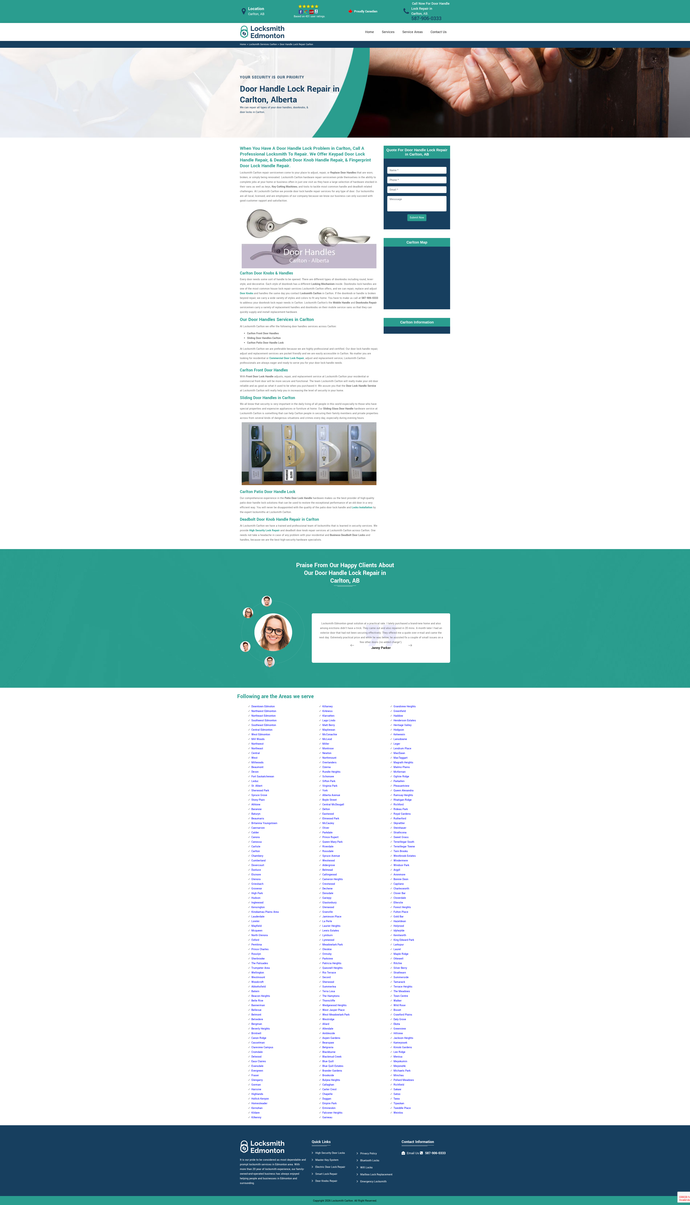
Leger (397, 744)
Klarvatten (328, 716)
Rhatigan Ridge (403, 800)
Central (255, 753)
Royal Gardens (402, 814)
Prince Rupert (330, 837)
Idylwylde (399, 931)
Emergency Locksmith (373, 1181)
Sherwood (328, 982)
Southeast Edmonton (263, 725)
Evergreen (257, 1071)
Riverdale (328, 846)
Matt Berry (328, 725)
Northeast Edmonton (263, 716)
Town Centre (401, 996)
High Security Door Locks (330, 1153)
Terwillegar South (404, 842)
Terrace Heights (403, 987)
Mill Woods (258, 739)
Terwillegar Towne (404, 846)
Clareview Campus (262, 1047)
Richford (399, 804)
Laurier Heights (331, 926)
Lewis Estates (330, 931)
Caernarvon (258, 828)
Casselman (258, 1043)
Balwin (255, 991)
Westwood (328, 860)
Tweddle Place (402, 1108)
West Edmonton (260, 734)
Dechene (327, 889)
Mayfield (256, 926)
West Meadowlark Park (335, 1015)
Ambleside (328, 1033)
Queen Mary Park (332, 842)
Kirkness (327, 711)
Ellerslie (398, 903)
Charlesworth (401, 889)
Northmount (329, 758)
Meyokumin (400, 1061)
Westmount (258, 977)
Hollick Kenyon (260, 1099)
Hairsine (256, 1089)
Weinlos (398, 1113)
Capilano (399, 884)
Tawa (397, 1099)
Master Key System (327, 1160)
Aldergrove (328, 865)
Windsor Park (401, 865)
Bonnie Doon (401, 879)
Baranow (256, 809)
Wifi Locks (366, 1167)
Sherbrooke (258, 959)
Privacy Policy (368, 1153)
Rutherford (400, 818)
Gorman (256, 1085)
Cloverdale (400, 898)
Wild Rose (400, 1005)
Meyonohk (400, 1066)
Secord (326, 977)
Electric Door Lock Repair (330, 1167)
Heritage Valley (402, 725)
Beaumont (257, 767)
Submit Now (417, 217)
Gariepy (326, 898)
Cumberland (258, 860)
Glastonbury (329, 903)
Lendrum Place (402, 748)
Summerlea (329, 987)
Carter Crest (329, 1089)
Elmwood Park (330, 818)
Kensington (258, 907)
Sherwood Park (260, 790)
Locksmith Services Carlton (263, 44)
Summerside (401, 977)
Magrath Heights (403, 762)
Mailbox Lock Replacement (376, 1174)
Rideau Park (401, 809)
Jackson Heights (403, 1038)
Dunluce (256, 870)
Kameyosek (400, 1043)
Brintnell (256, 1033)
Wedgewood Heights (334, 1005)
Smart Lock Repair (326, 1174)
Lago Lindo (328, 720)
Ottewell (398, 959)
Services (388, 32)
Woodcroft (257, 982)
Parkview (327, 959)
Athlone (255, 804)
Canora (255, 837)
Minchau (399, 1075)
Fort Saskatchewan (262, 776)
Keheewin (399, 734)
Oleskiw (327, 949)
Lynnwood (328, 940)
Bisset (397, 1010)
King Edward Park (404, 940)
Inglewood (257, 903)
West (254, 758)
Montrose (328, 748)
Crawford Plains (403, 1015)
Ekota (397, 1024)
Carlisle (255, 846)
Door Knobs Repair (326, 1181)
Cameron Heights (332, 879)
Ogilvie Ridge (401, 776)
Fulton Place (401, 912)
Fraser (255, 1075)
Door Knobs (246, 293)
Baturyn (255, 814)
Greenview (400, 1029)
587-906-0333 (426, 18)
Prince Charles (260, 949)
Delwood (256, 1057)
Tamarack (399, 982)
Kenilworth (400, 935)
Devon (255, 772)
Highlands (257, 1094)
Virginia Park (329, 786)
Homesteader (259, 1103)
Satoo (397, 1094)
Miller (325, 744)
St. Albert (256, 786)
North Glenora (259, 935)
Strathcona (400, 832)
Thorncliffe (328, 1001)
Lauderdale (257, 917)
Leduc (255, 781)
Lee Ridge (399, 1052)
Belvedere (257, 1019)
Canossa (256, 842)
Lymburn (327, 935)
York (325, 790)
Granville (327, 912)
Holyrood (399, 926)
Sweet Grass (401, 837)
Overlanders (329, 762)
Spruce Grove (259, 795)
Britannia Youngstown (264, 823)
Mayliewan (328, 730)
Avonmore (399, 874)
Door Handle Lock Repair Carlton (296, 44)
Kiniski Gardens (403, 1047)
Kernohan (257, 1108)
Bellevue (256, 1010)
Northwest (257, 744)
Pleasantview (401, 786)
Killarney (327, 706)
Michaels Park (402, 1071)
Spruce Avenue (331, 856)
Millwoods (257, 762)
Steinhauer (400, 828)
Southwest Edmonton (264, 720)
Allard (325, 1024)
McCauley (328, 823)
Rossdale (328, 851)
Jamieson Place (331, 917)
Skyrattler (399, 823)
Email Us (413, 1153)
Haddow (398, 716)
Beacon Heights (260, 996)
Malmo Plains (402, 767)
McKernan (400, 772)
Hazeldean (400, 921)
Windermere (401, 860)
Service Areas (412, 32)
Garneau (327, 1117)
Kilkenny (256, 1117)
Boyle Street (329, 800)
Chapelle (327, 1094)
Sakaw (397, 1089)
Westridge (328, 1019)
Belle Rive (257, 1001)
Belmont (256, 1015)
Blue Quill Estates (332, 1066)
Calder (255, 832)
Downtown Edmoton (263, 706)
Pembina (256, 945)
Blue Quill (328, 1061)
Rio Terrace (329, 973)
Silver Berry (400, 968)
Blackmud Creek (331, 1057)
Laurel (397, 949)
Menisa (398, 1057)
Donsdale (327, 893)
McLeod (327, 739)
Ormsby (327, 954)
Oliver (325, 828)
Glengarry (257, 1080)
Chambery (257, 856)
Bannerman (258, 1005)
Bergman (256, 1024)
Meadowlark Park (332, 945)
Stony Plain (258, 800)
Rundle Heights (331, 772)
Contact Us (439, 32)
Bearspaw (328, 1043)
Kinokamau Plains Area (265, 912)
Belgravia (327, 1047)
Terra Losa (328, 991)
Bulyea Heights (331, 1080)
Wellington (257, 973)
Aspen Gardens (331, 1038)
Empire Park (329, 1103)
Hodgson (399, 730)
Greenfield (400, 711)
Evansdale (257, 1066)
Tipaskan (399, 1103)
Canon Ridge (258, 1038)
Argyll (397, 870)
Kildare (255, 1113)
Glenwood (328, 907)
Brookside (328, 1075)
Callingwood (329, 874)
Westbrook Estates (405, 856)
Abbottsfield (258, 987)
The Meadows (402, 991)
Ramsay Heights (403, 795)
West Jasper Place (333, 1010)
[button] (269, 661)
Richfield (399, 1085)
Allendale (327, 1029)
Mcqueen (256, 931)
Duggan (326, 1099)
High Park (257, 893)
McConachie (329, 734)
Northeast (257, 748)
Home (369, 32)
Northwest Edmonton (263, 711)
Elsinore (256, 874)
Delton (326, 809)
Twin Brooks (401, 851)
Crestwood (328, 884)
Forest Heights (402, 907)
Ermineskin (328, 1108)
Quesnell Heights (332, 968)
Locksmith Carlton (342, 1201)
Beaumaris (257, 818)
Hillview (398, 1033)
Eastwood (328, 814)
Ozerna (326, 767)
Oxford (255, 940)
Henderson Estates (405, 720)
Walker (398, 1001)
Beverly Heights (260, 1029)
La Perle (327, 921)
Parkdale (327, 832)
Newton (326, 753)
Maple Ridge (401, 954)
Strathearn (400, 973)
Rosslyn (256, 954)
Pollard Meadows (404, 1080)
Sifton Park (328, 781)
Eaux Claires (258, 1061)
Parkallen (399, 781)
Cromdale (257, 1052)
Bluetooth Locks (369, 1160)
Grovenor (256, 889)
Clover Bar (400, 893)
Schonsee (328, 776)
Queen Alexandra (403, 790)
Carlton (255, 851)
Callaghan (328, 1085)
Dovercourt (257, 865)
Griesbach (257, 884)
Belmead (327, 870)
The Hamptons (331, 996)
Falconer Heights (332, 1113)
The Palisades (259, 963)
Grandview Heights (405, 706)
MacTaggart (401, 758)
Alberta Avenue (331, 795)
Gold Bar (399, 917)
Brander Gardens (332, 1071)
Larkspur (399, 945)
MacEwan (399, 753)
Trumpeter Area (260, 968)
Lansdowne (400, 739)
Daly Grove (400, 1019)
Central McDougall (333, 804)
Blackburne (328, 1052)
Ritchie (398, 963)
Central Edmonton (261, 730)
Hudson (255, 898)
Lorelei (255, 921)
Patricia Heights (331, 963)
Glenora (256, 879)
